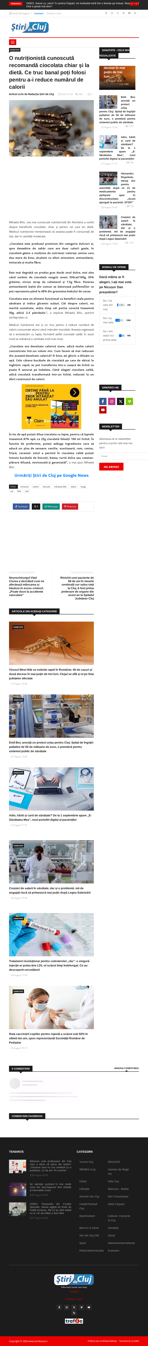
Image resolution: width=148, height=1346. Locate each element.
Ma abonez (111, 467)
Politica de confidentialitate (102, 1341)
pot (27, 491)
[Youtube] (129, 13)
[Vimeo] (123, 13)
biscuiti (46, 486)
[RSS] (135, 13)
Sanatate (14, 50)
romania (24, 486)
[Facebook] (106, 13)
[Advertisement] (51, 187)
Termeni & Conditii (129, 1341)
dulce (73, 486)
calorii (36, 486)
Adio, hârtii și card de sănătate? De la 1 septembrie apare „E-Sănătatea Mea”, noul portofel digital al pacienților (117, 148)
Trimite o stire (53, 13)
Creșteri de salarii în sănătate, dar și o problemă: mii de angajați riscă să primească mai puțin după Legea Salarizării (117, 228)
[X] (118, 13)
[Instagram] (112, 13)
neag (83, 486)
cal (11, 491)
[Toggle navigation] (12, 42)
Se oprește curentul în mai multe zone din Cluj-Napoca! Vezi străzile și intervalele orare (50, 1187)
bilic (19, 491)
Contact (39, 13)
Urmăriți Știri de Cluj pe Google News (51, 475)
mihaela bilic (60, 486)
